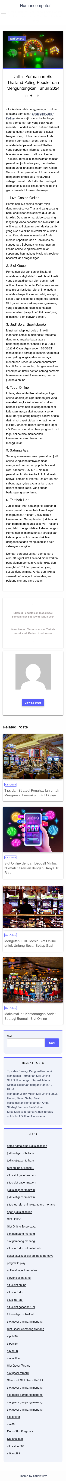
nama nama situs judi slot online (27, 1146)
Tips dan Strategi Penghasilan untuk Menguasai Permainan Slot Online (31, 792)
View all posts (33, 702)
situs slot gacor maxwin (21, 1175)
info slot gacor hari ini (20, 1314)
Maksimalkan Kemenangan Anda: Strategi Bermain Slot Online (30, 1016)
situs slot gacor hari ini (21, 1307)
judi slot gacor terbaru (20, 1153)
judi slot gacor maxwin (21, 1190)
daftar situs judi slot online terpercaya (30, 1256)
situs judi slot (15, 1292)
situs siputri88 (15, 1446)
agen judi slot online (19, 1212)
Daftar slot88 (15, 1439)
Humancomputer (35, 5)
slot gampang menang (21, 1234)
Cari (9, 1036)
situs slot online (16, 1285)
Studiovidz (40, 1476)
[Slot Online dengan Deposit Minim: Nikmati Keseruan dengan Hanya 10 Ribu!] (33, 829)
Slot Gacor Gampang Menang (25, 1329)
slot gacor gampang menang (25, 1321)
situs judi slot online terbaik (24, 1248)
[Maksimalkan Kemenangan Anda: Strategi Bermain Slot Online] (33, 980)
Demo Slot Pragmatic (20, 1431)
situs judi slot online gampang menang (31, 1204)
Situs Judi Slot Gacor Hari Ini (25, 1380)
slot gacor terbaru (18, 1373)
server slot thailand (19, 1278)
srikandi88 (13, 1453)
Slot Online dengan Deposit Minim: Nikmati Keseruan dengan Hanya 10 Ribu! (31, 868)
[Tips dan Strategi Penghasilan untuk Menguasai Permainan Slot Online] (33, 756)
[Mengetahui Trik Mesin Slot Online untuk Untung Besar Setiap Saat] (33, 907)
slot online (13, 1358)
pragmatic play (16, 1263)
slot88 (11, 1424)
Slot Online (17, 38)
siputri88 (12, 1336)
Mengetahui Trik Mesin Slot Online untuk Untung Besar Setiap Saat (30, 943)
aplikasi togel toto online (22, 1270)
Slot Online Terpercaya (21, 1226)
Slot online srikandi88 (20, 1168)
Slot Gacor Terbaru (18, 1365)
